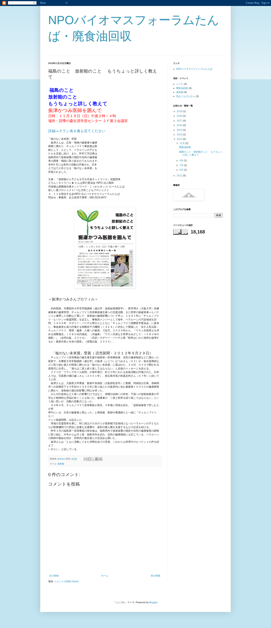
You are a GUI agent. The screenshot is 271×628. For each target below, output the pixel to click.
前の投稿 (155, 575)
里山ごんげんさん (185, 96)
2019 (180, 111)
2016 (180, 125)
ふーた (179, 84)
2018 (180, 116)
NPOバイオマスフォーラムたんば (194, 69)
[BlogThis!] (89, 459)
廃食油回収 (182, 88)
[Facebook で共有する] (97, 459)
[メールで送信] (85, 459)
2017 (180, 120)
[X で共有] (93, 459)
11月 (182, 143)
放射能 (61, 464)
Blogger (153, 602)
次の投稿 (54, 575)
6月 (182, 169)
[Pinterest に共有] (101, 459)
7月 (182, 165)
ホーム (104, 575)
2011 (180, 175)
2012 (180, 139)
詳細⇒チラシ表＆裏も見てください (76, 131)
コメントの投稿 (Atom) (66, 581)
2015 (180, 130)
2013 (180, 134)
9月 (182, 160)
